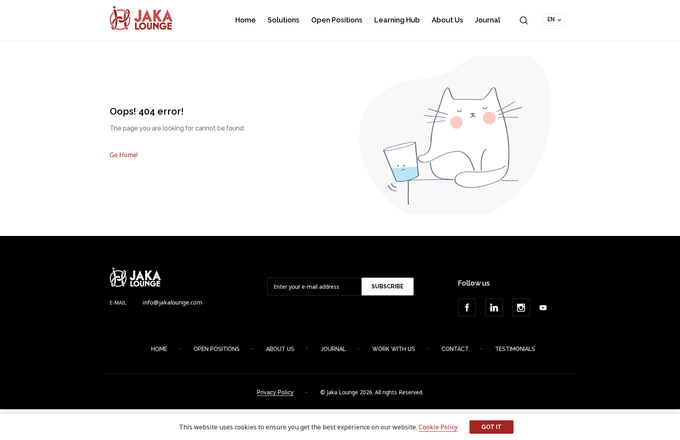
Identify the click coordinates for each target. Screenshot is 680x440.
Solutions (283, 20)
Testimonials (515, 349)
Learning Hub (397, 20)
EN (551, 19)
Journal (487, 20)
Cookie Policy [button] (438, 427)
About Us (447, 20)
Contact (455, 349)
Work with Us (393, 349)
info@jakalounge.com (172, 302)
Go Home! (124, 154)
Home (245, 20)
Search (524, 20)
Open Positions (336, 20)
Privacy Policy (275, 392)
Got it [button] (491, 426)
